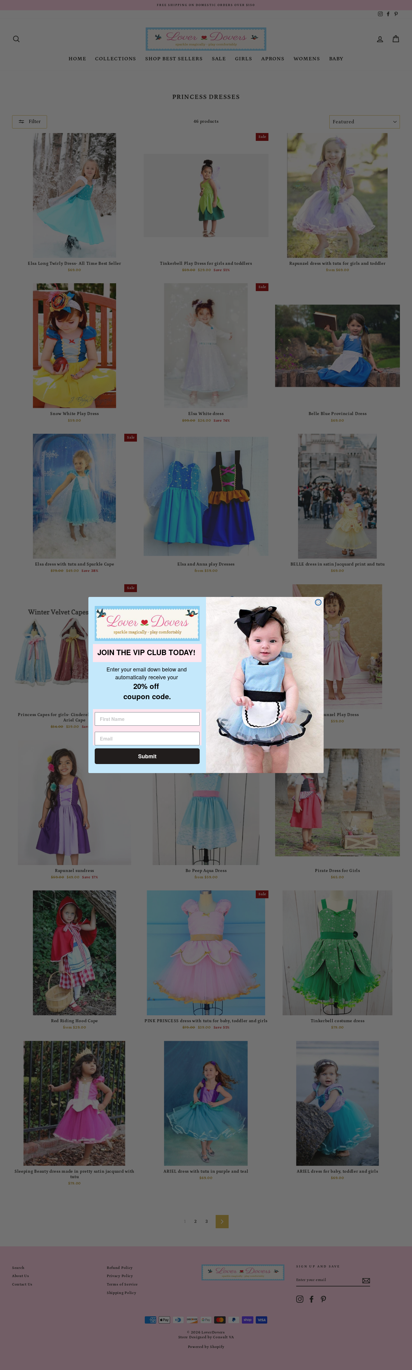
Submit (147, 756)
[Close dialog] (318, 602)
